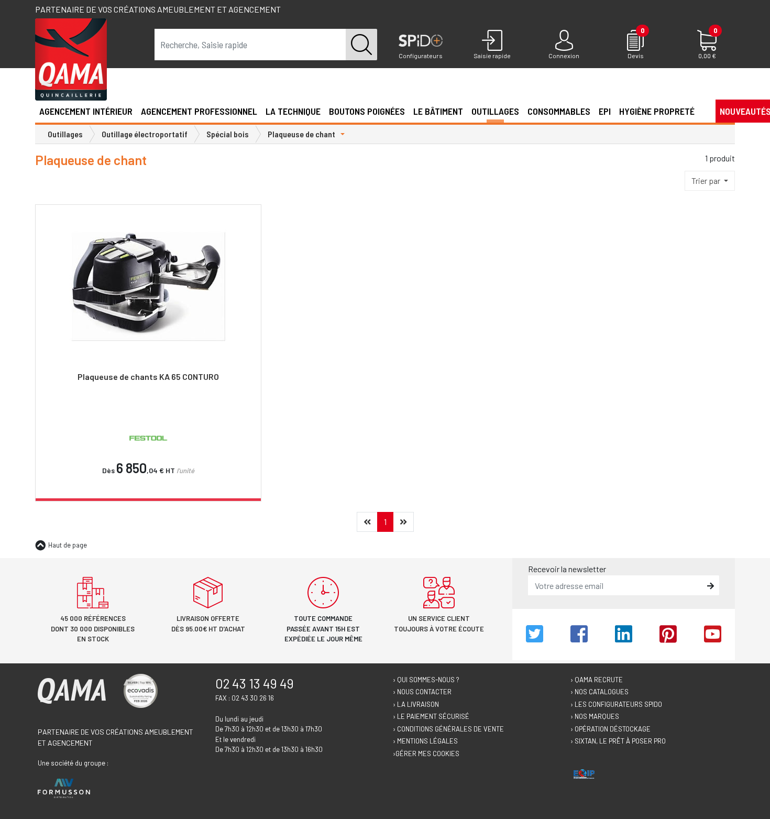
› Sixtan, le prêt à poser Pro (618, 741)
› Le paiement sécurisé (431, 716)
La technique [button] (293, 111)
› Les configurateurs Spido (616, 704)
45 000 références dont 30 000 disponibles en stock (93, 628)
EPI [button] (605, 111)
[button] (703, 110)
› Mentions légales (425, 741)
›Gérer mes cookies (426, 753)
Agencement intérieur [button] (86, 111)
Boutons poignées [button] (367, 111)
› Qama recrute (596, 679)
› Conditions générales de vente (448, 729)
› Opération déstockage (610, 729)
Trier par (706, 180)
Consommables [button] (558, 111)
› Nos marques (594, 716)
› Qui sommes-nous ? (426, 679)
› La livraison (416, 704)
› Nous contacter (422, 691)
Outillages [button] (495, 111)
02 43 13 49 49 (254, 683)
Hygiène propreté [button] (657, 111)
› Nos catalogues (599, 691)
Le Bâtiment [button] (438, 111)
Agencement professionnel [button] (199, 111)
